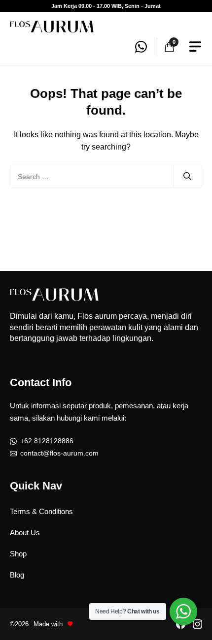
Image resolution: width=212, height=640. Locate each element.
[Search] (187, 176)
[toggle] (195, 47)
